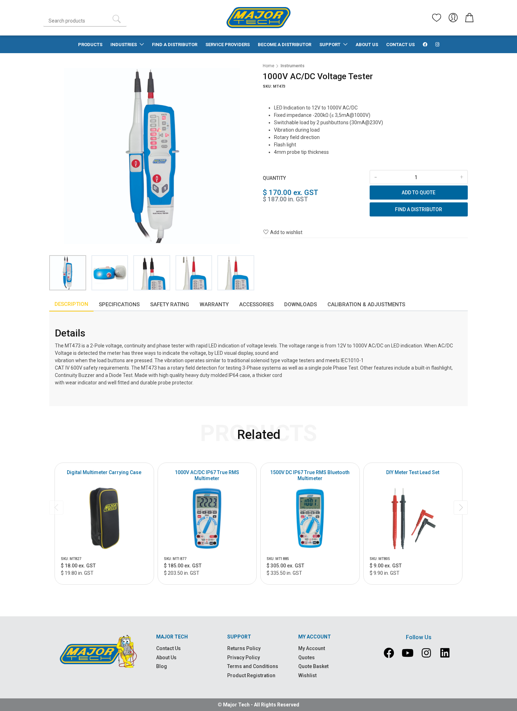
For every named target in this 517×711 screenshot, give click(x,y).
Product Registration (251, 675)
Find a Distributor (174, 44)
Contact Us (400, 44)
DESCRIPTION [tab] (71, 304)
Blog (161, 666)
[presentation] (56, 508)
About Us (367, 44)
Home (268, 65)
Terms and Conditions (252, 666)
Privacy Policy (243, 657)
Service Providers (227, 44)
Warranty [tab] (214, 304)
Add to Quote (418, 192)
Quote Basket (313, 666)
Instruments (293, 65)
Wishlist (307, 675)
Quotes (306, 657)
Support (330, 44)
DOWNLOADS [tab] (300, 304)
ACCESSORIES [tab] (256, 304)
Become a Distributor (284, 44)
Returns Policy (244, 648)
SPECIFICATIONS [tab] (119, 304)
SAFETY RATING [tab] (169, 304)
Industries (124, 44)
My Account (311, 648)
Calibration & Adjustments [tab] (366, 304)
